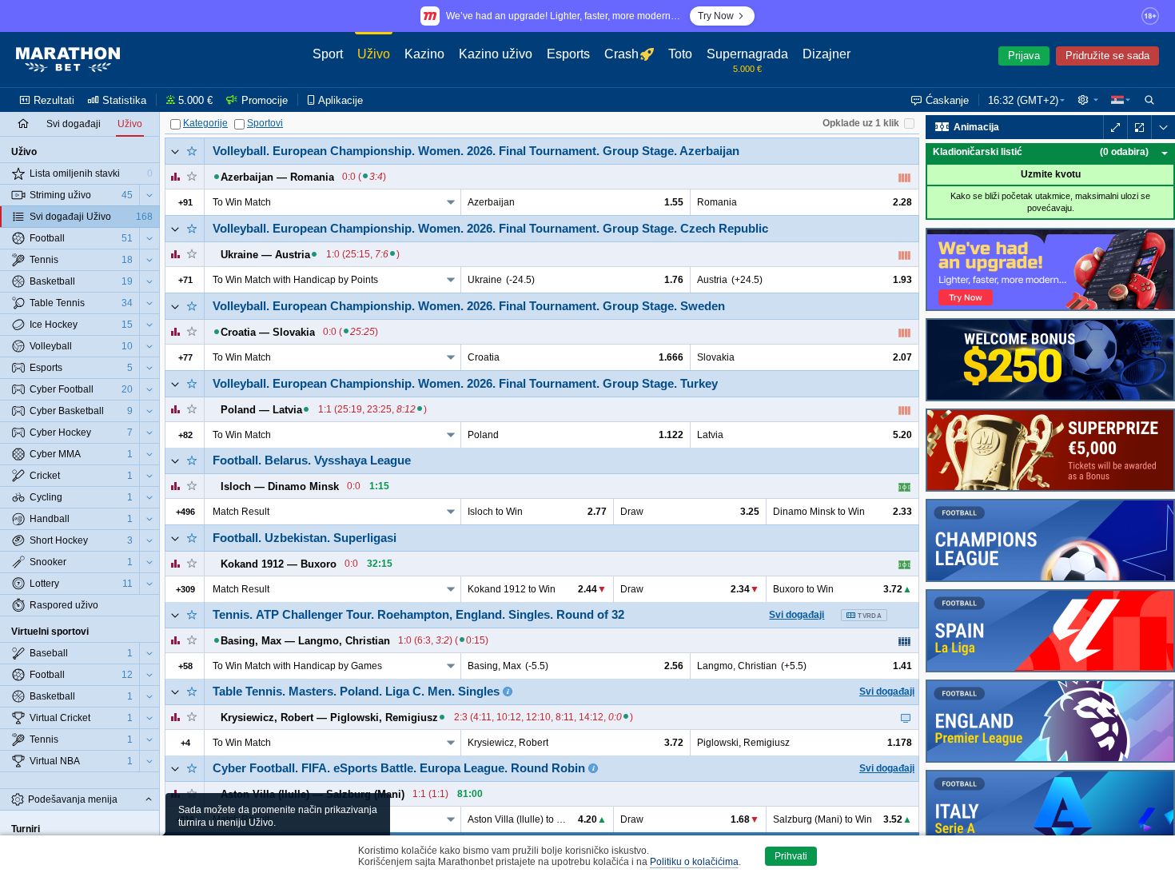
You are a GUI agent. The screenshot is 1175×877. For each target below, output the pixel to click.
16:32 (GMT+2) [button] (1023, 100)
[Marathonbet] (68, 60)
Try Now (716, 16)
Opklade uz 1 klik (860, 123)
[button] (1088, 100)
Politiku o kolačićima (694, 861)
